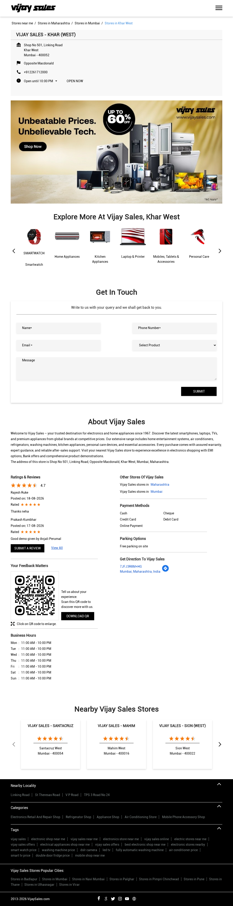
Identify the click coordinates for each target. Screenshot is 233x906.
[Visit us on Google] (106, 898)
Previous (13, 251)
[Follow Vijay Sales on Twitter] (113, 898)
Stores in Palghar (121, 879)
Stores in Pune (194, 879)
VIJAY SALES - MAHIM (116, 726)
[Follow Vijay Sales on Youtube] (127, 898)
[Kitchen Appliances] (100, 247)
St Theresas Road (47, 795)
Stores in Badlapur (24, 879)
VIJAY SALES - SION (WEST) (182, 726)
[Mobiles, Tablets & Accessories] (166, 247)
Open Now (75, 81)
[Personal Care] (199, 247)
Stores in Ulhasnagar (39, 884)
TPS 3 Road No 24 (97, 795)
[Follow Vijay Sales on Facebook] (99, 898)
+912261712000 (36, 72)
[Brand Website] (134, 898)
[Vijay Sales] (33, 8)
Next (219, 251)
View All (57, 548)
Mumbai (156, 491)
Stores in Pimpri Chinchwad (159, 879)
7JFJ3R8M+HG (131, 566)
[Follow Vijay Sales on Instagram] (120, 898)
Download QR (77, 616)
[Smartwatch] (34, 250)
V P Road (72, 795)
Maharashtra (160, 484)
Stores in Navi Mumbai (88, 879)
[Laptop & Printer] (133, 247)
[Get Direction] (165, 571)
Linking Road (20, 795)
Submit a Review (27, 548)
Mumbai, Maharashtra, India (140, 571)
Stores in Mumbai (54, 879)
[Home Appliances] (67, 247)
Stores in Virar (69, 884)
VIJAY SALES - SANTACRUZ (50, 726)
